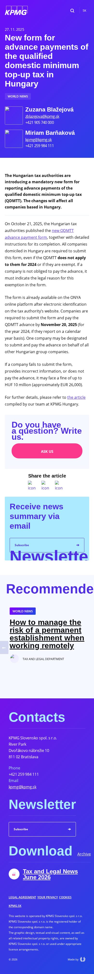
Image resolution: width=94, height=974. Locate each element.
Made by (73, 959)
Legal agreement (22, 897)
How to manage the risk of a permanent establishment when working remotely (47, 633)
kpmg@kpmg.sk (38, 139)
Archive (84, 854)
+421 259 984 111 (24, 774)
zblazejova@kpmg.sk (42, 116)
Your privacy (47, 897)
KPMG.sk (15, 906)
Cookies (65, 897)
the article (76, 397)
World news (18, 96)
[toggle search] (72, 10)
